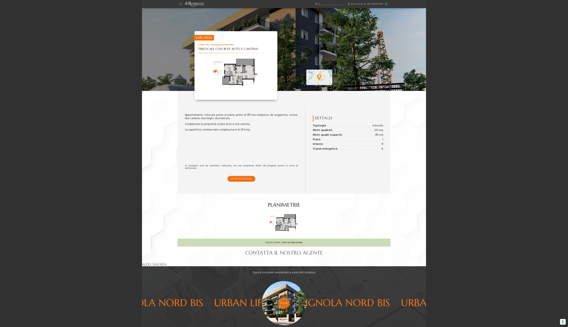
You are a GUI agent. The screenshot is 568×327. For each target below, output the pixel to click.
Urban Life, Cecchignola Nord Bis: (216, 44)
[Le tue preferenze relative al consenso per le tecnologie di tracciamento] (563, 322)
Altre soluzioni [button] (241, 179)
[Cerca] (344, 4)
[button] (284, 4)
